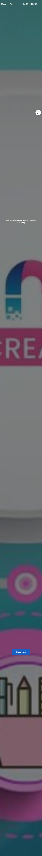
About (12, 4)
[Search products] (38, 112)
